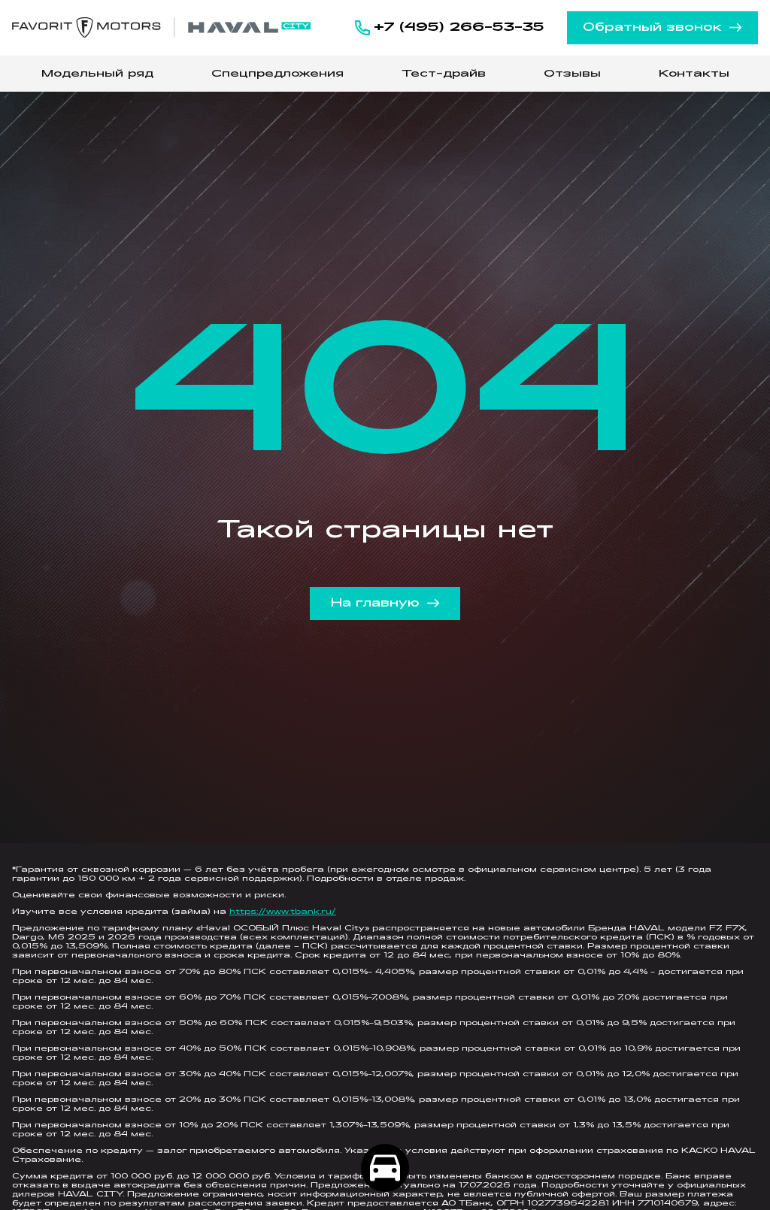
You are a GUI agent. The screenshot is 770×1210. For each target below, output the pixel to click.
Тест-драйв (444, 74)
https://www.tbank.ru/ (282, 912)
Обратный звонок (652, 28)
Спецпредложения (277, 74)
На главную (375, 603)
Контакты (694, 74)
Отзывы (572, 74)
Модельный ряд (97, 74)
